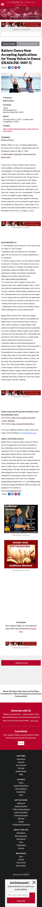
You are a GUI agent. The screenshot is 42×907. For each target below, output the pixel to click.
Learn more (34, 721)
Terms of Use (21, 862)
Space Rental (21, 792)
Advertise (21, 818)
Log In (21, 856)
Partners (21, 848)
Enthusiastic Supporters (22, 824)
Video (21, 774)
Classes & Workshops (21, 786)
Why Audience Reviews (22, 809)
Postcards (21, 762)
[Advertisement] (21, 596)
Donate (21, 743)
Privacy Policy (21, 865)
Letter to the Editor (21, 812)
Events (21, 783)
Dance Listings (9, 44)
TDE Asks (21, 768)
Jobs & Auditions (21, 789)
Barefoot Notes (21, 771)
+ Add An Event (21, 663)
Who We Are (21, 833)
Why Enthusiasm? (21, 836)
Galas (21, 795)
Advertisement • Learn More (21, 29)
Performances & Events (28, 44)
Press (21, 842)
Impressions (21, 759)
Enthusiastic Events (21, 815)
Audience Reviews (21, 806)
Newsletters (22, 845)
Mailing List (21, 803)
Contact (21, 859)
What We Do (21, 839)
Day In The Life (21, 765)
